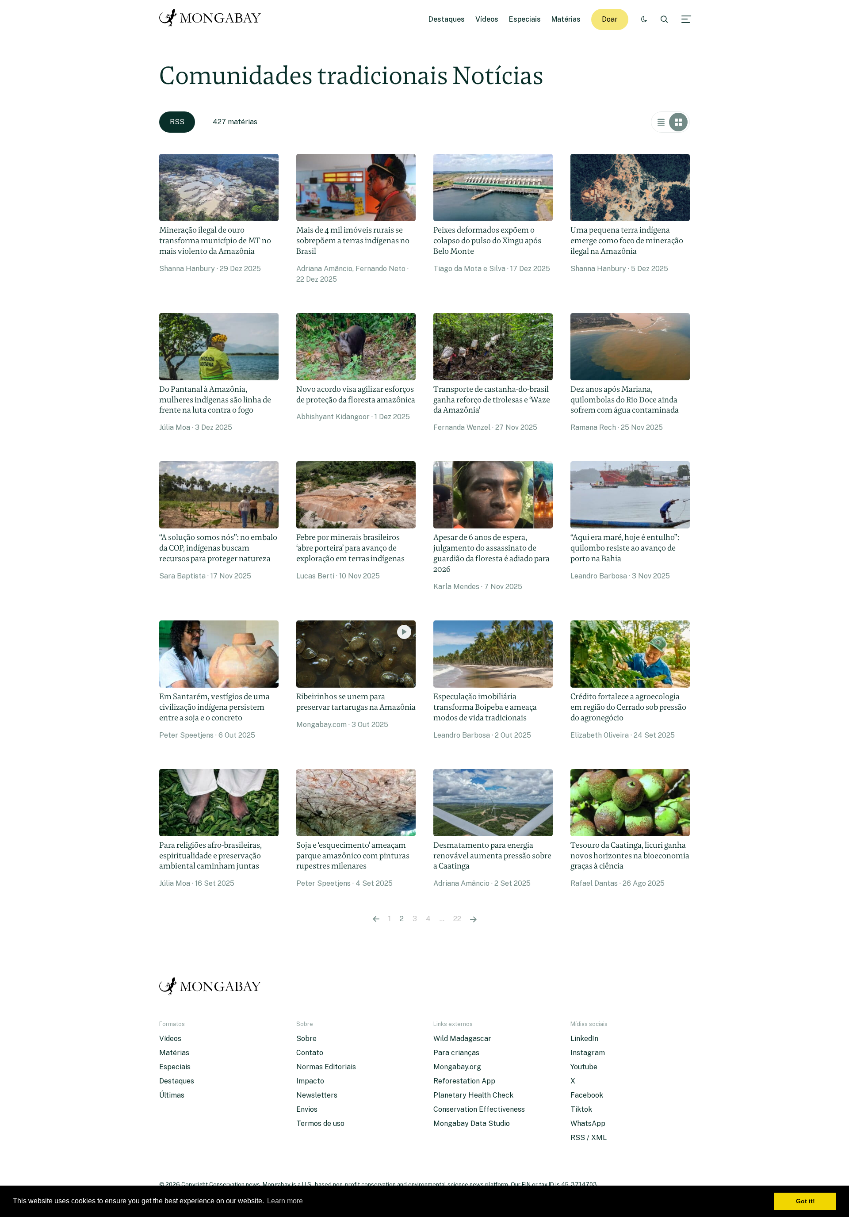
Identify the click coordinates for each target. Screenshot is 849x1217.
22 (457, 919)
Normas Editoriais (326, 1067)
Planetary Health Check (473, 1095)
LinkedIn (584, 1038)
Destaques (446, 19)
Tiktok (581, 1109)
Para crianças (456, 1053)
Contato (309, 1053)
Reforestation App (464, 1081)
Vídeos (486, 19)
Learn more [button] (285, 1201)
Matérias (566, 19)
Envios (306, 1109)
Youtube (583, 1067)
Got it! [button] (805, 1201)
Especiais (525, 19)
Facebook (586, 1095)
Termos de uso (320, 1123)
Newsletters (316, 1095)
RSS (177, 122)
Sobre (306, 1038)
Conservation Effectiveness (479, 1109)
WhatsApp (587, 1123)
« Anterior (376, 919)
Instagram (587, 1053)
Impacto (310, 1081)
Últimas (171, 1095)
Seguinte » (473, 919)
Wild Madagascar (462, 1038)
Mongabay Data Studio (471, 1123)
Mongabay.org (457, 1067)
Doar (610, 19)
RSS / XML (588, 1137)
